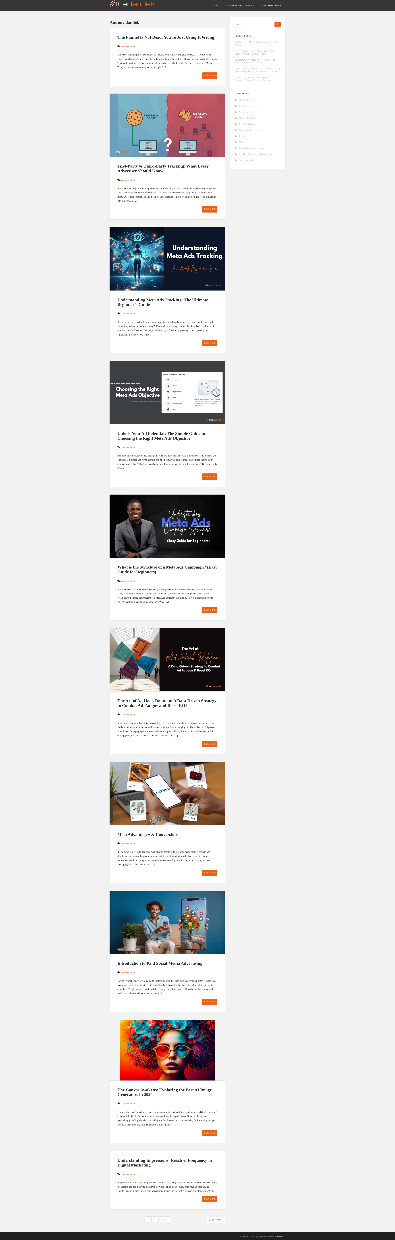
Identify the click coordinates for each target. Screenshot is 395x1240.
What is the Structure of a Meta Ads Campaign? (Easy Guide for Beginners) (167, 569)
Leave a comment (128, 46)
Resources (244, 136)
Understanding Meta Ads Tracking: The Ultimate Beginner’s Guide (162, 302)
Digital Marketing (233, 5)
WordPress (280, 1236)
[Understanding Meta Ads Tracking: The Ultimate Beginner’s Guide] (167, 259)
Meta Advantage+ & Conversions (148, 834)
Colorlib (261, 1236)
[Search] (277, 24)
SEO (241, 142)
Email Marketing (247, 124)
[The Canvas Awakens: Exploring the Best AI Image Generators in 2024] (167, 1050)
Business (250, 5)
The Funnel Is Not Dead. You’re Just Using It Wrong (165, 37)
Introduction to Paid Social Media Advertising (159, 963)
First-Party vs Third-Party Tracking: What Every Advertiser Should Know (163, 168)
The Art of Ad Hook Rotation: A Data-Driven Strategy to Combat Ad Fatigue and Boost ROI (166, 703)
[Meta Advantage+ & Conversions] (167, 793)
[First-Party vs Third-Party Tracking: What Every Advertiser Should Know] (167, 125)
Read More (209, 75)
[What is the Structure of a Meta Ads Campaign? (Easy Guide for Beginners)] (167, 526)
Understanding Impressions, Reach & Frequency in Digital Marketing (164, 1162)
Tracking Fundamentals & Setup (255, 154)
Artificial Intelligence (249, 106)
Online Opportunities (270, 5)
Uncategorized (246, 160)
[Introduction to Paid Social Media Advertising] (167, 922)
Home (216, 5)
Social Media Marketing (251, 148)
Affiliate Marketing (248, 100)
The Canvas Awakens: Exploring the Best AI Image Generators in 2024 (164, 1092)
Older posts (215, 1220)
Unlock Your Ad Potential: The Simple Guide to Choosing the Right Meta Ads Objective (161, 436)
